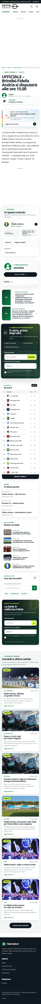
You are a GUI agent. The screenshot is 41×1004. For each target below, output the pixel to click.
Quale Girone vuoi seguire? (12, 361)
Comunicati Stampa (9, 969)
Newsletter (36, 1)
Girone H (21, 72)
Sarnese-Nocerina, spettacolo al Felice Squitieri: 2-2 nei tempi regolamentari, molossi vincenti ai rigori (17, 1)
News (6, 593)
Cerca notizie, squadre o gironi (12, 584)
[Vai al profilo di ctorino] (8, 266)
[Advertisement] (20, 40)
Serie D (9, 67)
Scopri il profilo (21, 274)
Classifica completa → (20, 476)
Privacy (4, 983)
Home (3, 67)
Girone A (15, 12)
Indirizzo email (9, 352)
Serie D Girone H (17, 67)
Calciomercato (14, 593)
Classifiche (24, 593)
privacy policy (16, 371)
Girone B (23, 12)
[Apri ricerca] (31, 6)
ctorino (11, 94)
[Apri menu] (36, 6)
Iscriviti (31, 357)
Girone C (31, 12)
